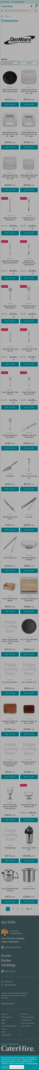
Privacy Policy (32, 1063)
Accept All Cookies (16, 1067)
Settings (5, 1067)
